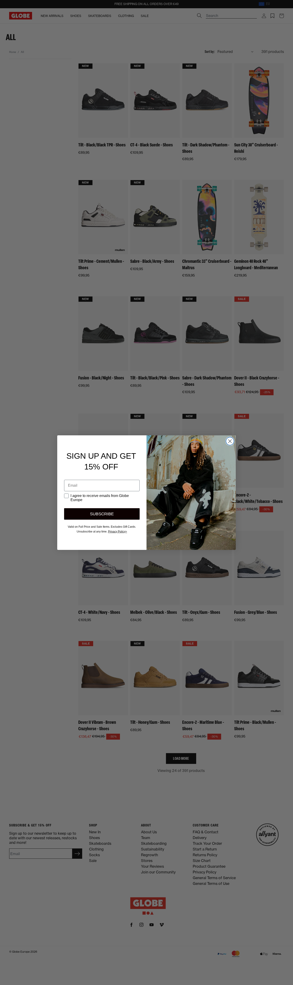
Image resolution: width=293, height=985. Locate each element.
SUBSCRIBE (102, 514)
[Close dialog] (230, 441)
